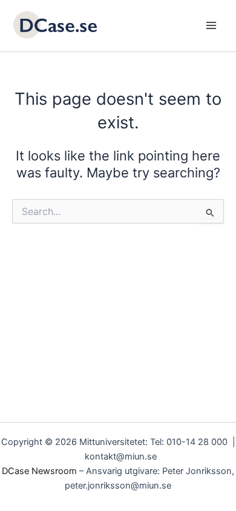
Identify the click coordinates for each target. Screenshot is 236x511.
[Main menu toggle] (211, 25)
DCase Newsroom (39, 471)
